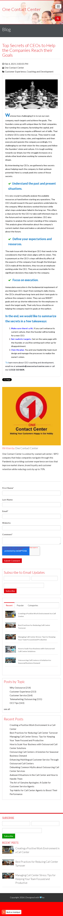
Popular (20, 605)
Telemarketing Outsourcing (26, 699)
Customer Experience (15, 71)
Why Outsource (20, 687)
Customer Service (21, 695)
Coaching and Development (40, 71)
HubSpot (49, 897)
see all (7, 709)
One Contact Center (14, 67)
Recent (9, 605)
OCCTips (17, 703)
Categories (33, 605)
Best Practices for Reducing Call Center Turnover (34, 732)
